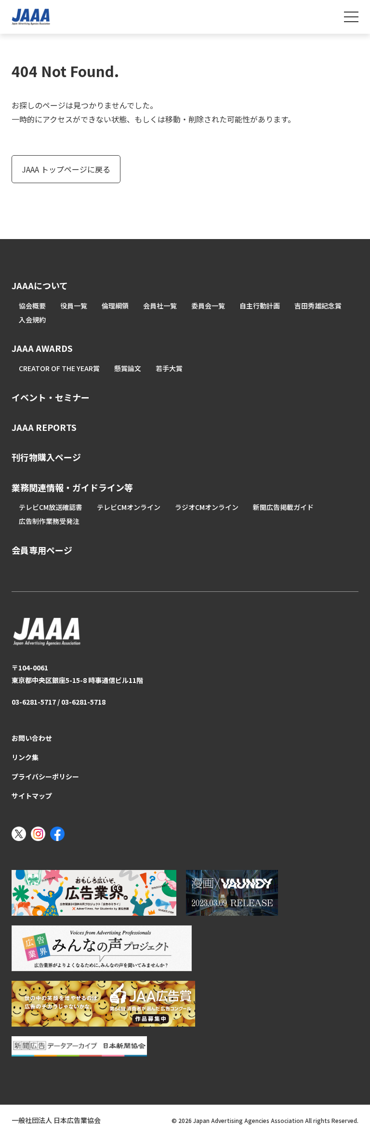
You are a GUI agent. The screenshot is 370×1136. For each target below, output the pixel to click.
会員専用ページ (42, 550)
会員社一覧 (160, 305)
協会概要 (32, 305)
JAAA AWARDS (42, 348)
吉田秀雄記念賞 (318, 305)
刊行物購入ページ (46, 457)
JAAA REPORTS (44, 427)
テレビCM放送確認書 (50, 507)
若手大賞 (169, 368)
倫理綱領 (115, 305)
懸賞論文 (127, 368)
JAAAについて (40, 285)
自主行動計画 (259, 305)
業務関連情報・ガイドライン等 (72, 487)
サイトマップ (32, 796)
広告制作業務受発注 (49, 521)
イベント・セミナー (51, 397)
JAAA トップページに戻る (66, 169)
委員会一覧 (208, 305)
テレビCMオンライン (128, 507)
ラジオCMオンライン (206, 507)
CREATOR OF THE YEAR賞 (59, 368)
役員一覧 (73, 305)
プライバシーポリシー (45, 776)
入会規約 (32, 319)
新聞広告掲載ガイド (283, 507)
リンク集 (25, 757)
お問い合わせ (32, 738)
